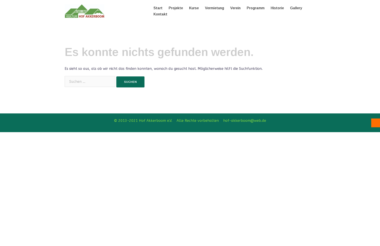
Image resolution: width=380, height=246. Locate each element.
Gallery (296, 8)
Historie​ (277, 8)
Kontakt (160, 14)
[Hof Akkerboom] (84, 11)
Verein (235, 8)
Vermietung (214, 8)
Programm (256, 8)
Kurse (194, 8)
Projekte (176, 8)
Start (158, 8)
